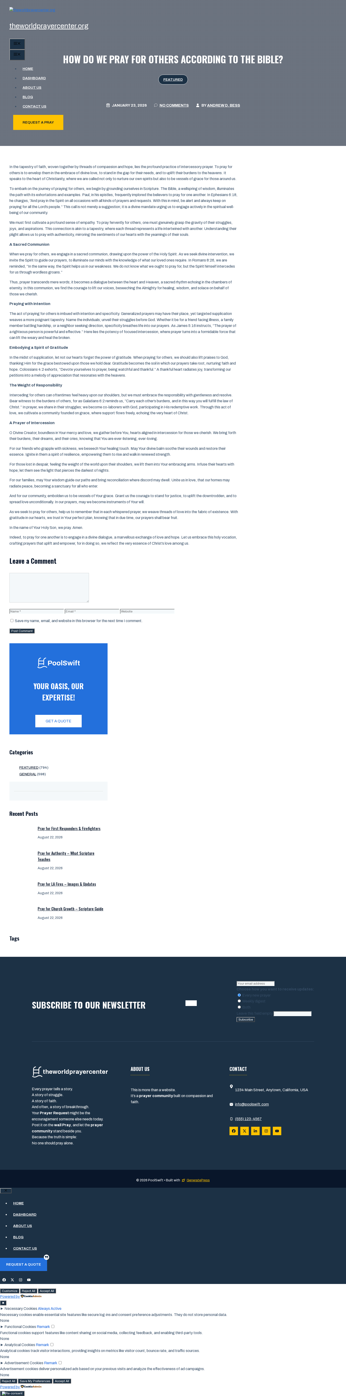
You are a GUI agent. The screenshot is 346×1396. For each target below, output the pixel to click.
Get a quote (58, 721)
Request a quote (23, 1264)
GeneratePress (198, 1180)
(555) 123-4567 (248, 1119)
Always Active (49, 1309)
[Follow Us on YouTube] (277, 1131)
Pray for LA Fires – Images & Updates (67, 884)
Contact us (34, 106)
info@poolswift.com (252, 1104)
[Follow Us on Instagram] (266, 1131)
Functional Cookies (20, 1327)
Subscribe (245, 1019)
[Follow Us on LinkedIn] (255, 1131)
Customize (9, 1291)
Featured (29, 767)
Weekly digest (253, 1001)
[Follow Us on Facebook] (233, 1131)
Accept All (47, 1291)
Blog (28, 97)
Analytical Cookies (19, 1345)
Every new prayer (256, 995)
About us (32, 87)
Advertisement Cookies (23, 1363)
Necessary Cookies (20, 1309)
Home (28, 69)
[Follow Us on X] (244, 1131)
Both (245, 1007)
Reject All (28, 1291)
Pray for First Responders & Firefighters (69, 828)
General (27, 774)
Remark (43, 1327)
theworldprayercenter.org (49, 26)
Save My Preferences (35, 1381)
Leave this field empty (255, 1013)
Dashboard (34, 78)
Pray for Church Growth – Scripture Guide (70, 909)
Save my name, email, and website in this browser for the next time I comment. (79, 621)
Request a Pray (38, 122)
